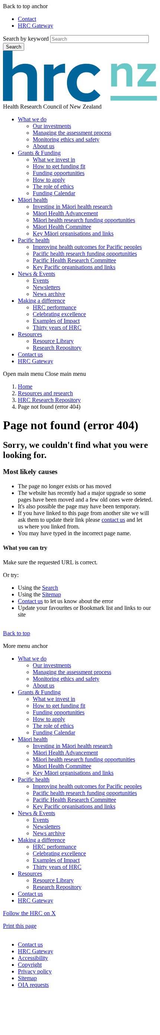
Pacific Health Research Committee (74, 260)
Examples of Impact (56, 321)
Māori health (33, 200)
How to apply (49, 180)
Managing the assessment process (72, 133)
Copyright (30, 964)
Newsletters (46, 287)
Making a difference (41, 300)
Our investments (52, 126)
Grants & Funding (39, 153)
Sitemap (51, 594)
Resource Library (53, 341)
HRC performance (54, 307)
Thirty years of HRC (57, 327)
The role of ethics (53, 186)
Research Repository (57, 348)
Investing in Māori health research (72, 206)
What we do (32, 119)
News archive (49, 294)
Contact (27, 19)
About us (43, 146)
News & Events (36, 274)
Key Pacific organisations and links (74, 267)
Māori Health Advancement (65, 213)
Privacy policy (35, 971)
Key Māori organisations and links (73, 233)
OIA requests (33, 985)
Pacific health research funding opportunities (85, 253)
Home (25, 386)
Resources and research (45, 393)
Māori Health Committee (62, 227)
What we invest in (54, 159)
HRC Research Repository (49, 400)
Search (13, 47)
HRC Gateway (35, 25)
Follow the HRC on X (29, 913)
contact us (113, 520)
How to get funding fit (59, 166)
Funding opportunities (58, 173)
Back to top (16, 633)
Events (41, 280)
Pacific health (33, 240)
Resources (30, 334)
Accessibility (33, 958)
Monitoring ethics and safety (66, 139)
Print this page (19, 926)
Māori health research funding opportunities (84, 220)
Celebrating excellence (59, 314)
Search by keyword (26, 38)
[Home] (80, 100)
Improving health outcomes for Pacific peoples (87, 247)
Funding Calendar (54, 193)
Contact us (30, 354)
